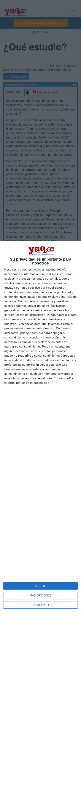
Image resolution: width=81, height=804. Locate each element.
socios (37, 269)
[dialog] (40, 522)
